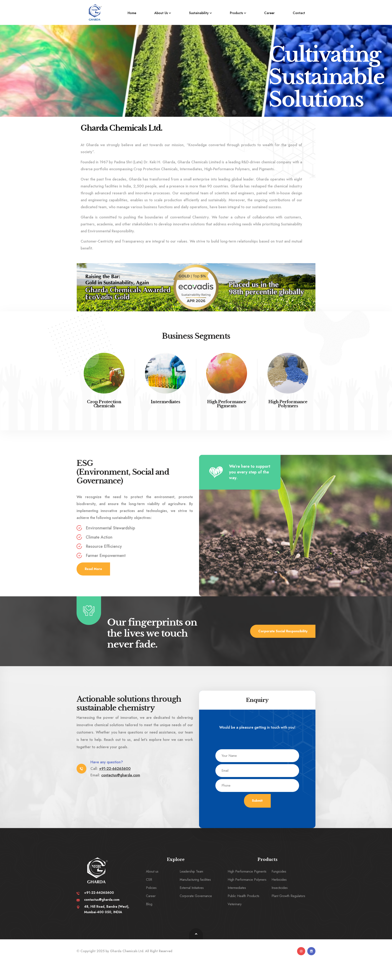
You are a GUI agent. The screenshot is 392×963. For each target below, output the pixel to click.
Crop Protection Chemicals (104, 403)
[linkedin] (311, 951)
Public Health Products (243, 896)
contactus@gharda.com (120, 775)
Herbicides (279, 879)
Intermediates (165, 401)
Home (132, 13)
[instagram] (301, 951)
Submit (257, 800)
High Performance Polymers (287, 403)
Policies (151, 887)
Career (269, 13)
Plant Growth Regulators (288, 896)
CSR (149, 879)
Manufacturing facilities (195, 879)
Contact (299, 13)
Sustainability (199, 13)
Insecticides (280, 887)
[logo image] (95, 12)
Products (236, 13)
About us (152, 871)
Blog (149, 904)
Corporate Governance (196, 896)
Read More (93, 569)
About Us (161, 13)
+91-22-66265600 (115, 768)
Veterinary (235, 904)
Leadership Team (191, 871)
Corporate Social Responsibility (282, 631)
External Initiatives (192, 887)
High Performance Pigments (226, 403)
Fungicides (279, 871)
